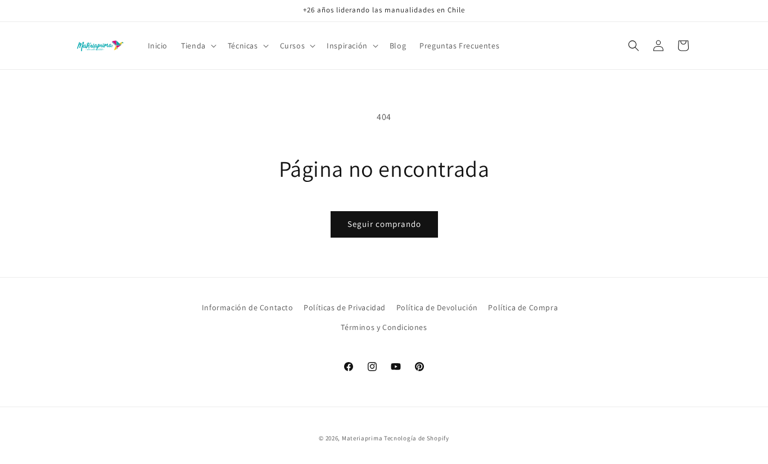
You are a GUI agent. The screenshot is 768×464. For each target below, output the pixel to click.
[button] (197, 45)
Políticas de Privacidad (345, 307)
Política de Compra (523, 307)
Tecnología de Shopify (416, 438)
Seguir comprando (384, 223)
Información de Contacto (247, 307)
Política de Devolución (437, 307)
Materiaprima (362, 438)
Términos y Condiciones (384, 327)
